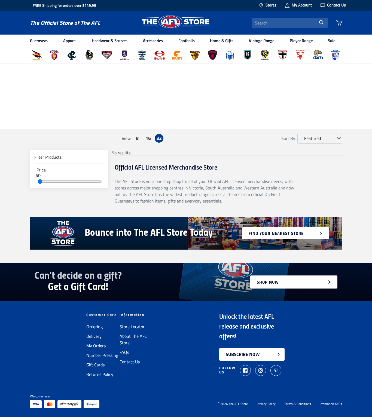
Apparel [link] (70, 41)
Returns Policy (99, 374)
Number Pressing (102, 355)
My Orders (96, 345)
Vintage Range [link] (261, 41)
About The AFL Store (133, 339)
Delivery (94, 336)
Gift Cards (95, 364)
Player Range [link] (301, 41)
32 (159, 138)
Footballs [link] (186, 41)
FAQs (124, 352)
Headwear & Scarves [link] (109, 41)
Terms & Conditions (297, 404)
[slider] (40, 181)
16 (148, 138)
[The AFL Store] (176, 22)
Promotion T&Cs (331, 404)
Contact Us (130, 361)
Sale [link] (331, 41)
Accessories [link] (153, 41)
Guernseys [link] (39, 41)
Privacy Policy (266, 404)
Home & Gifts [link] (221, 41)
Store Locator (132, 326)
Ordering (94, 326)
